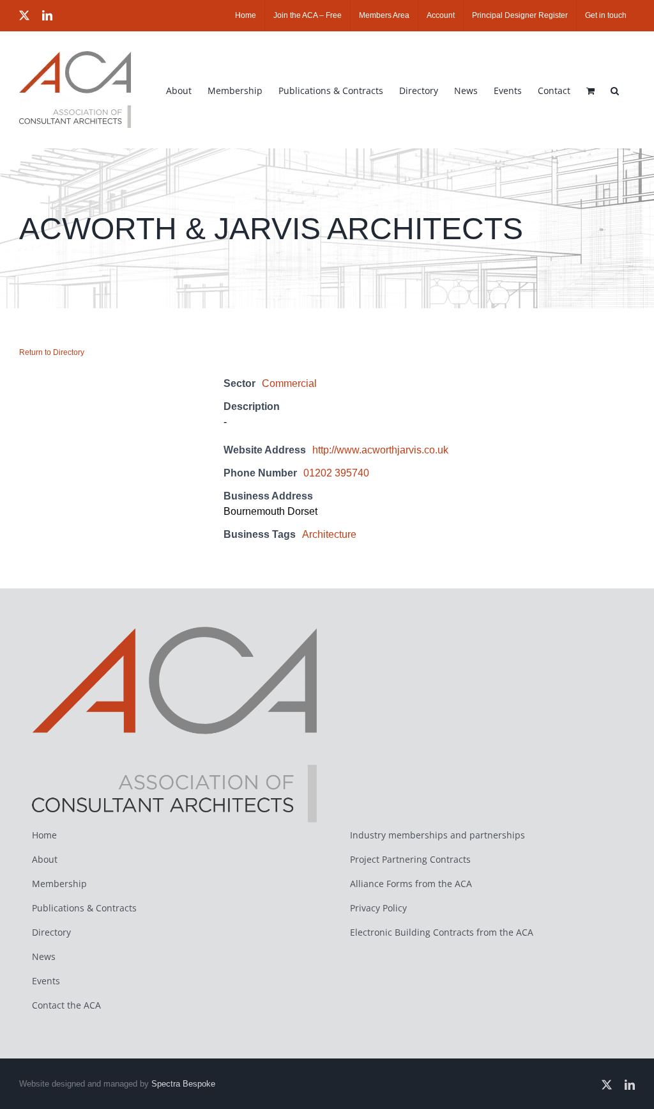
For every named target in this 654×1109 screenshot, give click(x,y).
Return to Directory (51, 352)
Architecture (329, 534)
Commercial (289, 383)
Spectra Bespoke (183, 1084)
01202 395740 (336, 473)
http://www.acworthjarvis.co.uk (380, 449)
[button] (615, 89)
